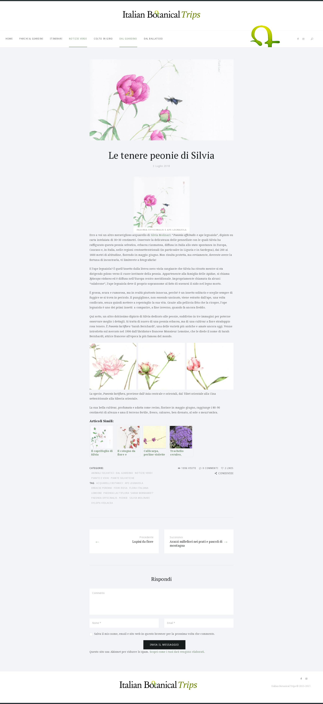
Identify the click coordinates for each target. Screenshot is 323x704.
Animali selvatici (102, 473)
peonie (123, 498)
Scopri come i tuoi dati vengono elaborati (177, 651)
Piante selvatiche (122, 478)
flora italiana (138, 488)
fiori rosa (120, 488)
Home (9, 38)
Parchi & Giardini (31, 38)
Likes (229, 468)
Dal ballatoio (153, 38)
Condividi (225, 473)
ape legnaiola (134, 483)
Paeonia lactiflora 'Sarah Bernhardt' (129, 493)
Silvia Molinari (161, 235)
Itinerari (56, 38)
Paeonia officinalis (104, 498)
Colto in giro (103, 38)
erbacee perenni (101, 488)
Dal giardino (128, 38)
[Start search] (312, 39)
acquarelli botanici (109, 483)
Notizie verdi (78, 38)
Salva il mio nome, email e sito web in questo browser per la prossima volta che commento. (154, 633)
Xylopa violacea (102, 503)
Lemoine (96, 493)
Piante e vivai (100, 478)
